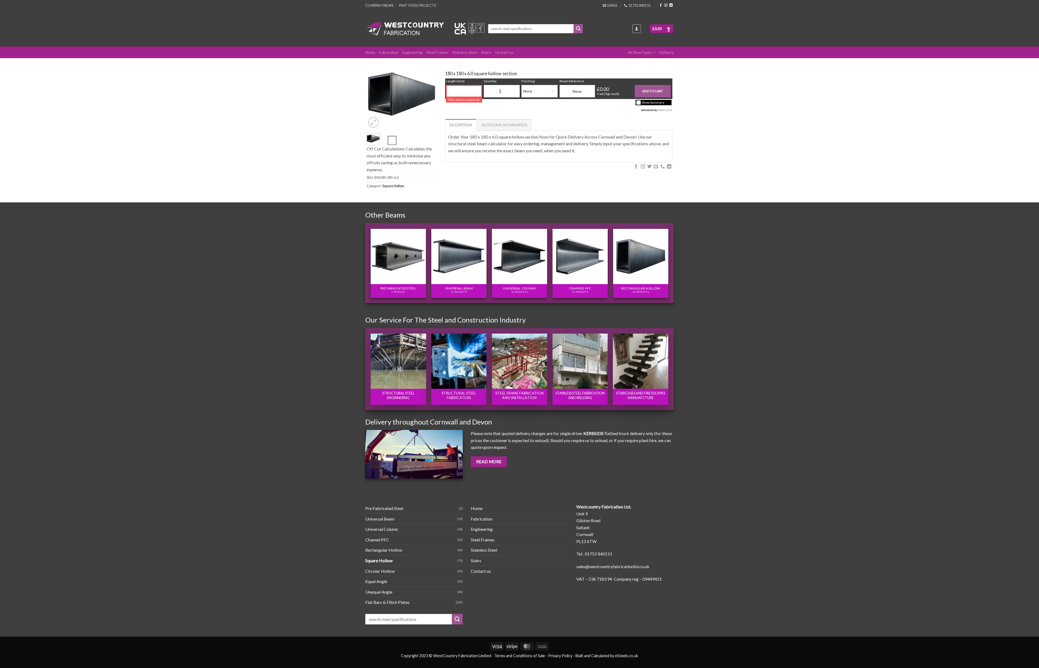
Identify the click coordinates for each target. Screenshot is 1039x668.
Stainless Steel (464, 52)
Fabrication (389, 52)
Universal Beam (379, 518)
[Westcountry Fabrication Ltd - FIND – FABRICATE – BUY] (405, 28)
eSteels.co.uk (664, 109)
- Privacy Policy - (560, 655)
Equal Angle (376, 581)
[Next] (428, 94)
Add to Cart (652, 91)
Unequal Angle (378, 591)
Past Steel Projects (417, 5)
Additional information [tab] (504, 125)
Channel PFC (377, 539)
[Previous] (375, 94)
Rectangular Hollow (383, 549)
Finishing (528, 81)
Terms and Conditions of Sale (519, 655)
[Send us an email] (656, 166)
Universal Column (381, 529)
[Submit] (578, 28)
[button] (661, 28)
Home (370, 52)
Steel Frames (437, 52)
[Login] (636, 28)
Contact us (504, 52)
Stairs (486, 52)
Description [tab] (460, 125)
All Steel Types (640, 52)
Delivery (666, 52)
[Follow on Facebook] (660, 5)
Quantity (490, 81)
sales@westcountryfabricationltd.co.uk (612, 566)
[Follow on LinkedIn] (671, 5)
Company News (379, 5)
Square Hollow (393, 186)
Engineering (412, 52)
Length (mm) (455, 81)
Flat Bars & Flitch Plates (387, 602)
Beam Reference (572, 81)
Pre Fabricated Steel (384, 508)
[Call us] (662, 166)
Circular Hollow (380, 571)
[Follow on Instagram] (666, 5)
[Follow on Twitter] (649, 166)
